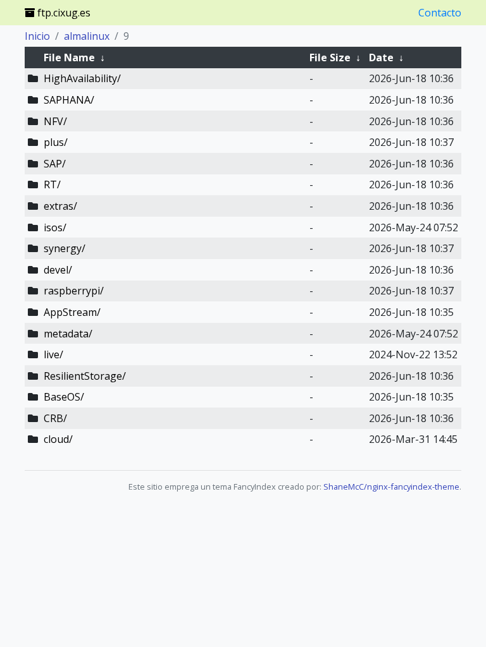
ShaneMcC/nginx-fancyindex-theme (391, 486)
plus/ (56, 142)
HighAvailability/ (82, 78)
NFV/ (55, 121)
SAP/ (55, 164)
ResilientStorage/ (85, 376)
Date (381, 57)
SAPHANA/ (69, 100)
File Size (330, 57)
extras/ (60, 206)
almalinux (86, 36)
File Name (69, 57)
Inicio (37, 36)
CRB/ (55, 418)
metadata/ (68, 334)
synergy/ (64, 248)
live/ (53, 354)
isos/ (55, 227)
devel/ (58, 270)
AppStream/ (72, 312)
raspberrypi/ (74, 291)
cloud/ (58, 439)
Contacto (439, 13)
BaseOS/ (64, 397)
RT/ (52, 184)
